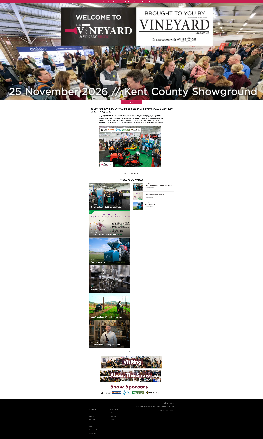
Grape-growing (92, 406)
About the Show (143, 1)
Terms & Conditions (114, 409)
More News (131, 351)
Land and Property (93, 433)
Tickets (110, 1)
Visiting (136, 1)
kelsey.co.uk (171, 410)
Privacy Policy (113, 416)
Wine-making (92, 419)
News (114, 1)
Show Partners (129, 1)
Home (105, 1)
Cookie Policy (112, 412)
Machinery (91, 416)
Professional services (93, 429)
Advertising (112, 406)
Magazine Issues (113, 419)
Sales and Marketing (93, 409)
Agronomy (91, 423)
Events (90, 426)
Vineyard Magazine (154, 1)
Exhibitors (120, 1)
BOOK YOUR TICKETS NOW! (131, 173)
